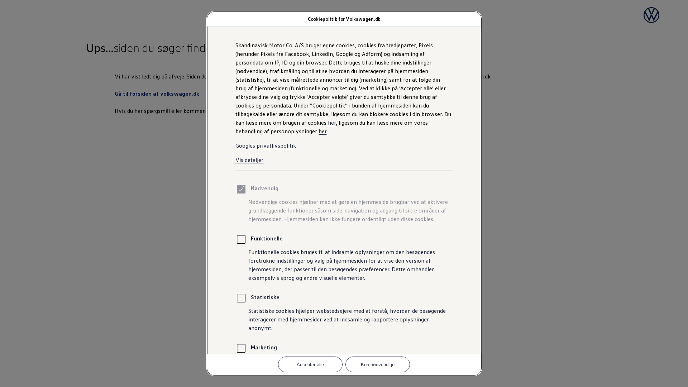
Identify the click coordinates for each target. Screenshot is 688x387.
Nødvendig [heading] (264, 188)
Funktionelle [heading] (267, 238)
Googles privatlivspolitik (265, 145)
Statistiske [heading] (265, 297)
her (332, 122)
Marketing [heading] (264, 347)
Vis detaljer (249, 159)
